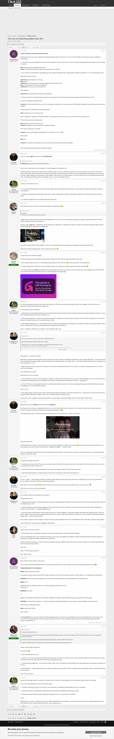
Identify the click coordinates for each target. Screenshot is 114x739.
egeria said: (24, 211)
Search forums (18, 8)
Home (11, 5)
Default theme (19, 722)
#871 (104, 50)
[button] (30, 5)
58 (21, 47)
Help (98, 722)
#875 (104, 252)
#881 (104, 492)
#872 (104, 153)
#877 (104, 332)
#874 (104, 203)
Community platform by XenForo (57, 725)
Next (37, 47)
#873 (104, 180)
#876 (104, 301)
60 (26, 47)
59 (23, 47)
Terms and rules (84, 722)
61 (28, 47)
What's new (25, 5)
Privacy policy (92, 722)
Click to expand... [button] (63, 349)
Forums (17, 5)
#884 (104, 626)
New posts (10, 8)
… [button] (16, 47)
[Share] (101, 51)
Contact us (76, 722)
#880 (104, 476)
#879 (104, 457)
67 (33, 47)
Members (35, 5)
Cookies (11, 722)
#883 (104, 558)
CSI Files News (46, 5)
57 (18, 47)
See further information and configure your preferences (24, 735)
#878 (104, 402)
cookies (20, 732)
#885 (104, 677)
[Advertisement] (57, 21)
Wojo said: (24, 336)
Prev (11, 47)
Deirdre (11, 41)
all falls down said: (25, 161)
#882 (104, 527)
